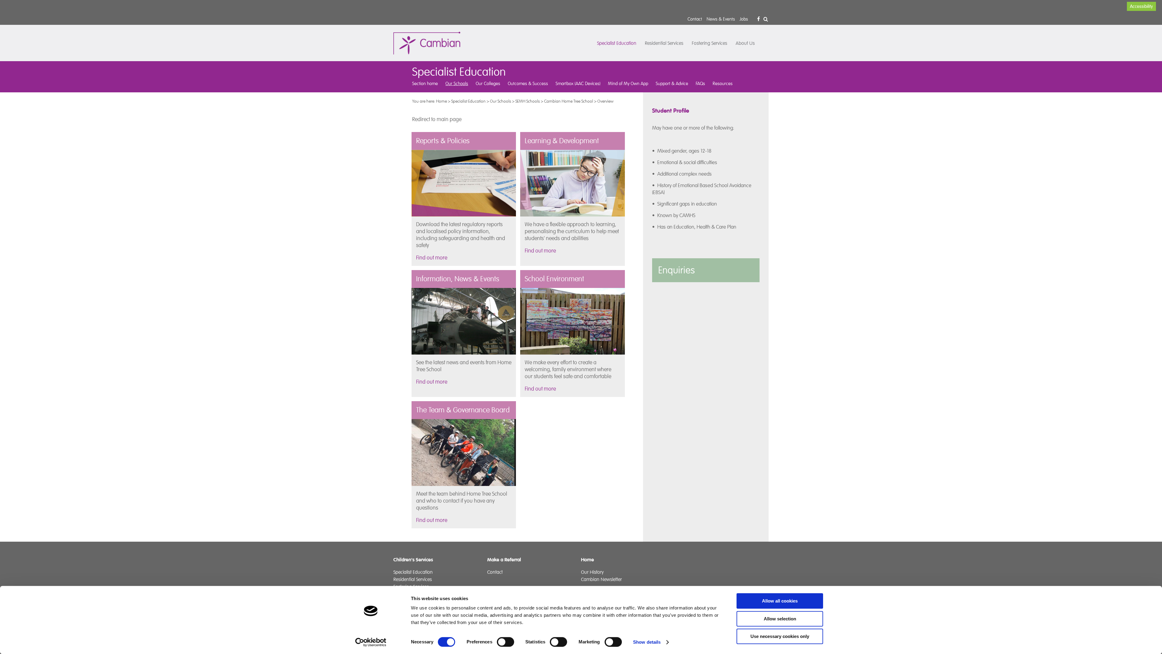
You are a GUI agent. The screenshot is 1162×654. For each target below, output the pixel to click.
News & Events (721, 19)
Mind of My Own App (628, 83)
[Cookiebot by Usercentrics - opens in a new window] (370, 642)
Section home (425, 83)
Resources (723, 83)
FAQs (700, 83)
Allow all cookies (780, 600)
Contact (695, 19)
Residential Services (664, 43)
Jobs (744, 19)
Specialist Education (616, 43)
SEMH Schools (527, 101)
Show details (647, 642)
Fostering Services (709, 43)
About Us (745, 43)
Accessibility (1141, 6)
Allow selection (780, 618)
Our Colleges (488, 83)
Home (441, 101)
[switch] (505, 642)
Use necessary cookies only (779, 636)
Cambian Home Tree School (568, 101)
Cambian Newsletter (601, 579)
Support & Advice (672, 83)
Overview (605, 101)
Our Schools (456, 83)
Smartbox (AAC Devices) (578, 83)
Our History (592, 572)
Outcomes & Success (528, 83)
